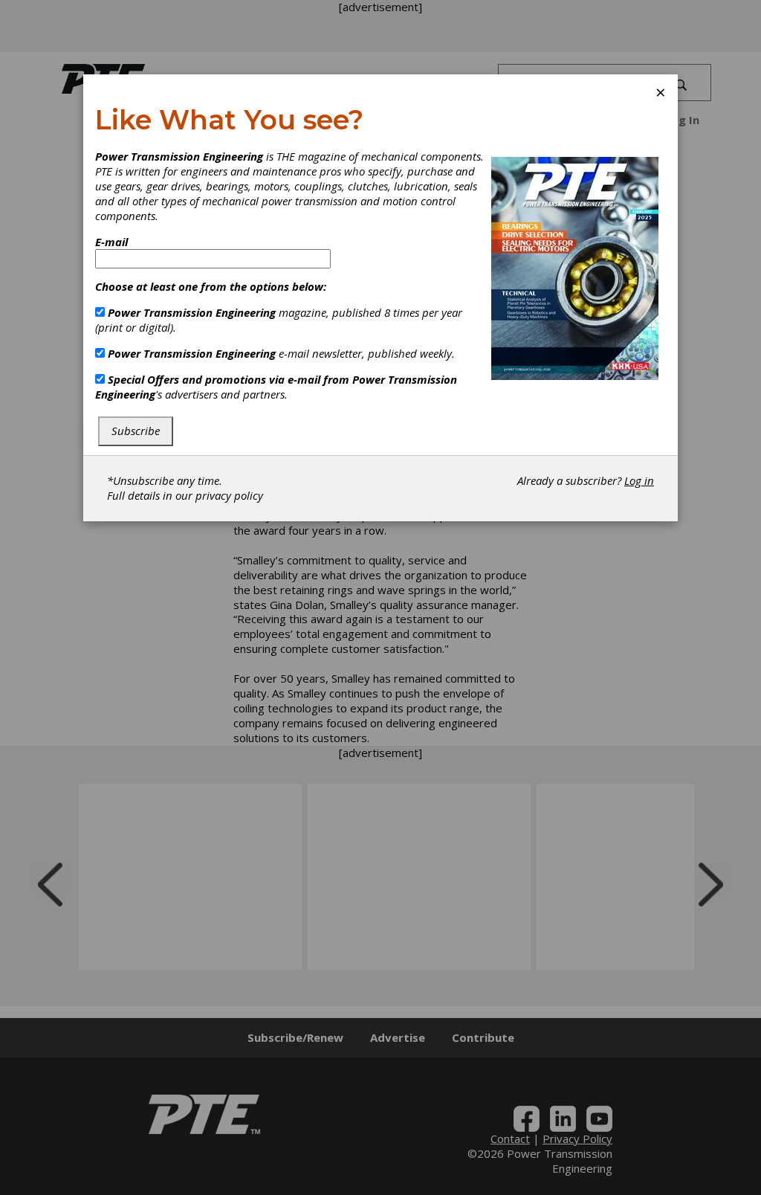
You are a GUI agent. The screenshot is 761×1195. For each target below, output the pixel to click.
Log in (639, 480)
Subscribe (135, 430)
